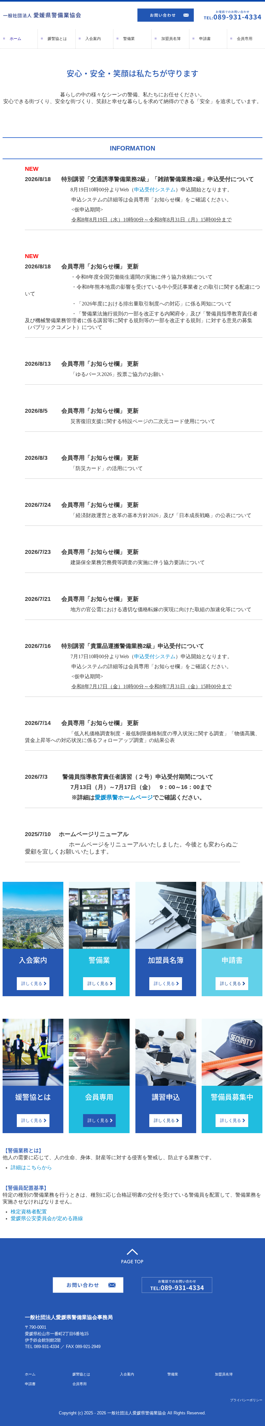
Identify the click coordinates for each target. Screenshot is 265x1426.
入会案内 (93, 38)
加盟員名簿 (171, 38)
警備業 (129, 38)
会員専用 (244, 38)
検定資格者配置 (29, 1211)
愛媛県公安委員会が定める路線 (47, 1218)
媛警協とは (57, 38)
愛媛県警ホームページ (124, 797)
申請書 (205, 38)
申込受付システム (154, 189)
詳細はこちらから (31, 1167)
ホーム (15, 38)
